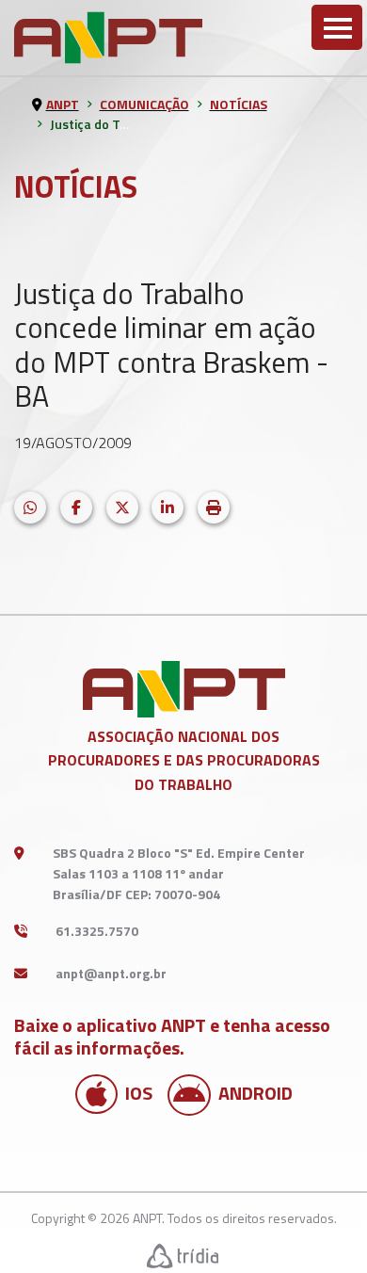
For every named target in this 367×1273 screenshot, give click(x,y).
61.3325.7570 (97, 931)
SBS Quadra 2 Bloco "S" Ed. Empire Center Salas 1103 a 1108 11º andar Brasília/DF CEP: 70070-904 (179, 874)
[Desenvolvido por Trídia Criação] (183, 1255)
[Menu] (336, 27)
